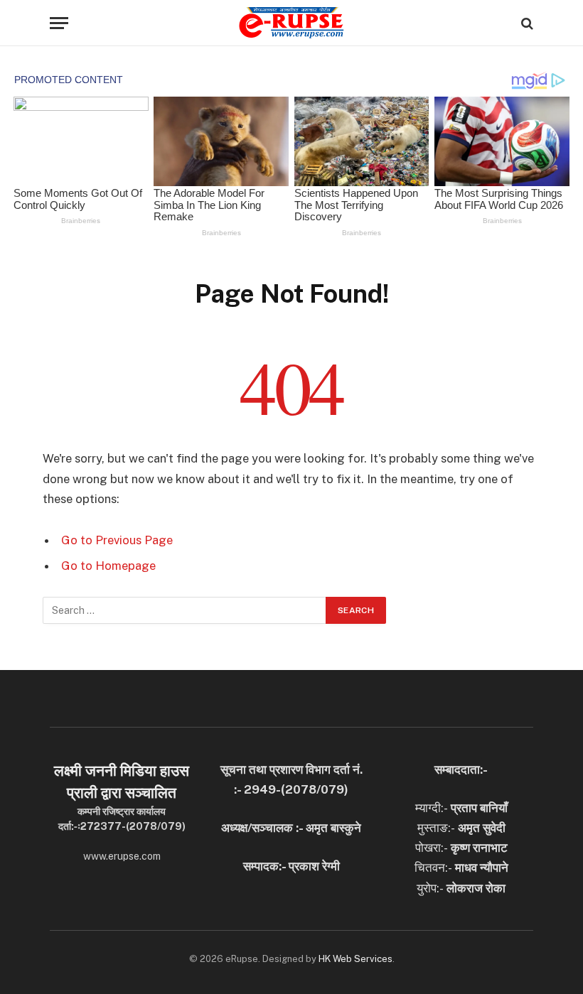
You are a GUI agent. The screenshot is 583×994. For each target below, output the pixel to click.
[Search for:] (185, 610)
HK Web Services (355, 959)
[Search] (525, 23)
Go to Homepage (108, 565)
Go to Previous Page (117, 540)
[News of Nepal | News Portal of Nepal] (291, 23)
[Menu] (59, 23)
